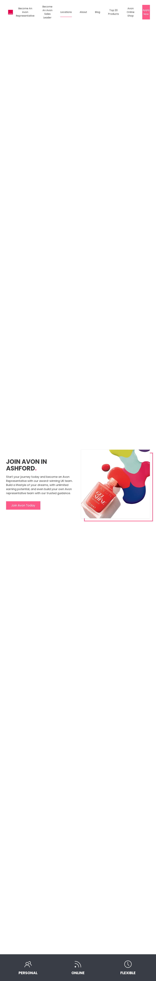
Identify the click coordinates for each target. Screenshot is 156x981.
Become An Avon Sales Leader (47, 12)
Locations (66, 12)
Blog (97, 12)
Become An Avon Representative (25, 12)
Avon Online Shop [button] (130, 12)
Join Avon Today (23, 505)
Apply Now (146, 12)
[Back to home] (11, 12)
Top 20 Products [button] (113, 12)
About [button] (83, 12)
